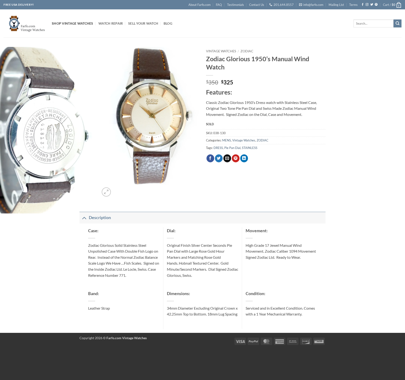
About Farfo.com (199, 5)
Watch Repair (110, 23)
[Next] (117, 189)
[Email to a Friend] (227, 158)
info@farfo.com (313, 5)
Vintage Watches (221, 51)
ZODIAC (246, 51)
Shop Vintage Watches (72, 23)
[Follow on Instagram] (367, 4)
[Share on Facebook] (210, 158)
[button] (392, 4)
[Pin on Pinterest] (236, 158)
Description (100, 217)
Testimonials (235, 5)
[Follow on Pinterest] (376, 4)
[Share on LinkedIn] (244, 158)
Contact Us (256, 5)
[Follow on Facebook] (362, 4)
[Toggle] (84, 218)
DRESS (218, 148)
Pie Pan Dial (232, 148)
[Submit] (397, 23)
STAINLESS (249, 148)
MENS (226, 140)
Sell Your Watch (143, 23)
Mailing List (336, 5)
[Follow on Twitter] (371, 4)
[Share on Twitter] (219, 158)
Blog (168, 23)
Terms (353, 5)
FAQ (219, 5)
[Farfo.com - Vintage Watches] (24, 23)
